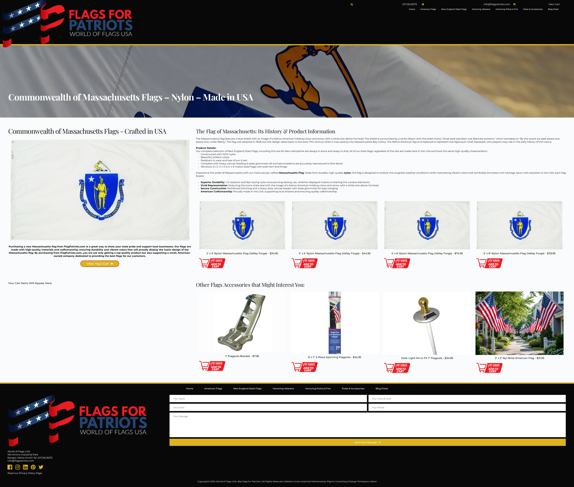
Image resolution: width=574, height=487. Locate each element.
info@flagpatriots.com (497, 4)
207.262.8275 (409, 4)
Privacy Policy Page (30, 473)
